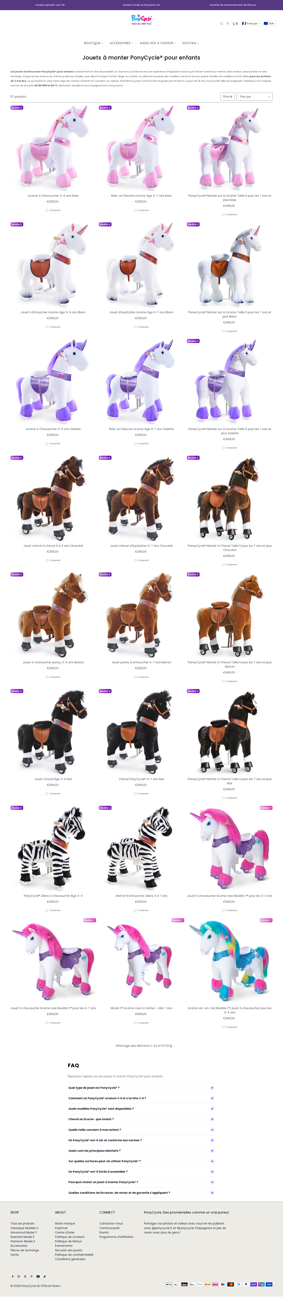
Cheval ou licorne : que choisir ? (91, 1119)
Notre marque (65, 1223)
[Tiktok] (45, 1277)
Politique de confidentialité (74, 1255)
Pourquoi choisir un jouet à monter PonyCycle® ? (103, 1182)
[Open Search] (221, 23)
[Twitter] (25, 1277)
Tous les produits (22, 1223)
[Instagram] (19, 1277)
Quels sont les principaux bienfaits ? (94, 1151)
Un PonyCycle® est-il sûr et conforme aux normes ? (105, 1140)
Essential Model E (22, 1237)
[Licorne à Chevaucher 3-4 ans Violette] (53, 381)
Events (104, 1232)
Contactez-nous (111, 1223)
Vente (14, 1255)
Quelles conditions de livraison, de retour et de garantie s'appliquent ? (119, 1193)
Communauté (109, 1228)
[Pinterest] (31, 1277)
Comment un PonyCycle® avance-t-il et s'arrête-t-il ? (107, 1098)
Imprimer (61, 1228)
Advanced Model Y (23, 1232)
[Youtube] (38, 1277)
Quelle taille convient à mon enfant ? (94, 1130)
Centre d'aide (64, 1232)
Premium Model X (22, 1241)
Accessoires (18, 1246)
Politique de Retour (68, 1241)
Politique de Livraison (70, 1237)
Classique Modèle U (24, 1228)
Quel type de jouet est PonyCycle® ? (94, 1088)
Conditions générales (70, 1259)
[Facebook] (12, 1277)
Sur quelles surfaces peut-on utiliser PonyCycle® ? (104, 1161)
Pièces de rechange (24, 1250)
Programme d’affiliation (116, 1237)
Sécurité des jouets (68, 1250)
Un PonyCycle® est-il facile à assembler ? (98, 1172)
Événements (64, 1246)
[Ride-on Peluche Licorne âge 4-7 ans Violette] (141, 381)
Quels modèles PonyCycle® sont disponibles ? (101, 1109)
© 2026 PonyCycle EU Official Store (34, 1286)
